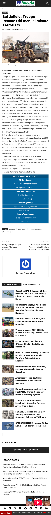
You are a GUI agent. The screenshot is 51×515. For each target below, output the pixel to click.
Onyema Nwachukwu (12, 29)
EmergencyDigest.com (25, 191)
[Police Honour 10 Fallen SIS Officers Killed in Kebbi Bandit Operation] (8, 344)
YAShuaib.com (25, 221)
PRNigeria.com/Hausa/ (25, 187)
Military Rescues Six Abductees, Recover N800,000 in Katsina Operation (30, 369)
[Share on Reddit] (36, 508)
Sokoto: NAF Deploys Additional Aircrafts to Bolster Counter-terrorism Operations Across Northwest (25, 472)
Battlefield (12, 229)
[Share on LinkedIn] (20, 508)
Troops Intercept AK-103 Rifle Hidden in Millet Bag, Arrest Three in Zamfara (31, 333)
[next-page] (7, 434)
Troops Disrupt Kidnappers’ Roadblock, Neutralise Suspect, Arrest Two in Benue (30, 403)
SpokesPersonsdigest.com (25, 206)
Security (11, 9)
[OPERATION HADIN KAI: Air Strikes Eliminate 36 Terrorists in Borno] (8, 426)
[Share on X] (15, 508)
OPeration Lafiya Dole (35, 229)
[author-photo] (25, 270)
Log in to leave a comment (25, 450)
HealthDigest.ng (26, 202)
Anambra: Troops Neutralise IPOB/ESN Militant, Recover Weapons (28, 380)
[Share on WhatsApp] (4, 508)
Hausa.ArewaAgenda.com (25, 218)
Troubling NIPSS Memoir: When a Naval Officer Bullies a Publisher (23, 493)
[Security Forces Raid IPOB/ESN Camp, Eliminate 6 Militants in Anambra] (8, 321)
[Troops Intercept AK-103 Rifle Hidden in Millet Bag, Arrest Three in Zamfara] (8, 333)
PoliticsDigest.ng (25, 195)
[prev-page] (3, 434)
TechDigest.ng (25, 199)
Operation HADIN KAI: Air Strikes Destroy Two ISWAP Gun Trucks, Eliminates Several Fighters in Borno (24, 466)
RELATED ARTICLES (12, 285)
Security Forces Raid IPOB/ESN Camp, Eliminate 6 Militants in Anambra (30, 321)
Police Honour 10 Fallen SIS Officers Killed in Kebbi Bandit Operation (29, 344)
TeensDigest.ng (25, 210)
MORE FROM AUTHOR (31, 285)
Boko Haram (22, 229)
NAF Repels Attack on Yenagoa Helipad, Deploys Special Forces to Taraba (39, 247)
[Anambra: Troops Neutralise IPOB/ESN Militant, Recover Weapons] (8, 381)
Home (4, 9)
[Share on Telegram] (25, 508)
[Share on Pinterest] (30, 508)
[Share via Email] (41, 508)
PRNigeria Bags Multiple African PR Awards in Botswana (11, 247)
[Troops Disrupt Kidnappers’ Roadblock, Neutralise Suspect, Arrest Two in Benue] (8, 403)
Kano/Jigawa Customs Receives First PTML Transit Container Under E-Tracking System (30, 392)
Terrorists (6, 232)
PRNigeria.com (25, 180)
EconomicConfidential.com (25, 184)
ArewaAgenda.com (25, 214)
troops (14, 232)
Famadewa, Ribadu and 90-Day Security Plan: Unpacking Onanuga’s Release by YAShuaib (30, 414)
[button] (4, 3)
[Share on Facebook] (9, 508)
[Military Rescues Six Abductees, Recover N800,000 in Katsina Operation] (8, 369)
